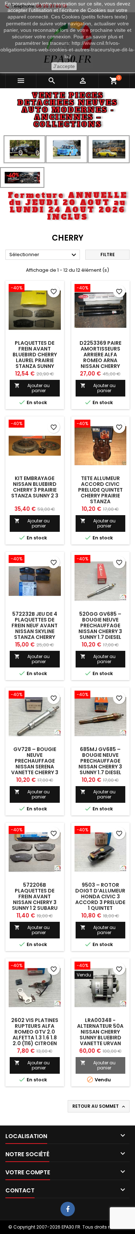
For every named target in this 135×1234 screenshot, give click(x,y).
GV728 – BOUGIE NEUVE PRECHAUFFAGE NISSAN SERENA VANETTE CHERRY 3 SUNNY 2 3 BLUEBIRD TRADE (34, 767)
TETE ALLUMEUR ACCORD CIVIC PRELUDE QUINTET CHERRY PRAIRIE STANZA (100, 490)
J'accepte (64, 66)
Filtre (107, 254)
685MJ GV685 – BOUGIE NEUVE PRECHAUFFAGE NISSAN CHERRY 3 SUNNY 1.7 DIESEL (100, 761)
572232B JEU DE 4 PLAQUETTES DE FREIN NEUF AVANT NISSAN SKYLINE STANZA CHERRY (35, 625)
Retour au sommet (99, 1106)
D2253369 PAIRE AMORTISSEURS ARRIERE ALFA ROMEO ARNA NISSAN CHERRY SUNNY (100, 357)
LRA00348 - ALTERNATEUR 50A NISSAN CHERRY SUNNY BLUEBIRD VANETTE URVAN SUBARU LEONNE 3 (100, 1035)
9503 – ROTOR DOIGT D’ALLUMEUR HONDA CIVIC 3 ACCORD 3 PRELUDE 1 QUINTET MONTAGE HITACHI (100, 899)
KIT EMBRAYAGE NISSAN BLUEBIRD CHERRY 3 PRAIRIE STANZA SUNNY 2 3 (34, 487)
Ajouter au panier (32, 388)
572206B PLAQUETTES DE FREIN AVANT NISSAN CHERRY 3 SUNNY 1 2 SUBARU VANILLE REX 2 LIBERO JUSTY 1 (35, 902)
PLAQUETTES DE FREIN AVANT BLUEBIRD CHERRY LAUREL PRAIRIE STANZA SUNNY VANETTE (35, 357)
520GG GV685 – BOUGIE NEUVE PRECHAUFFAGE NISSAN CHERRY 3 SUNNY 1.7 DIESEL (100, 625)
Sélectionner (43, 255)
